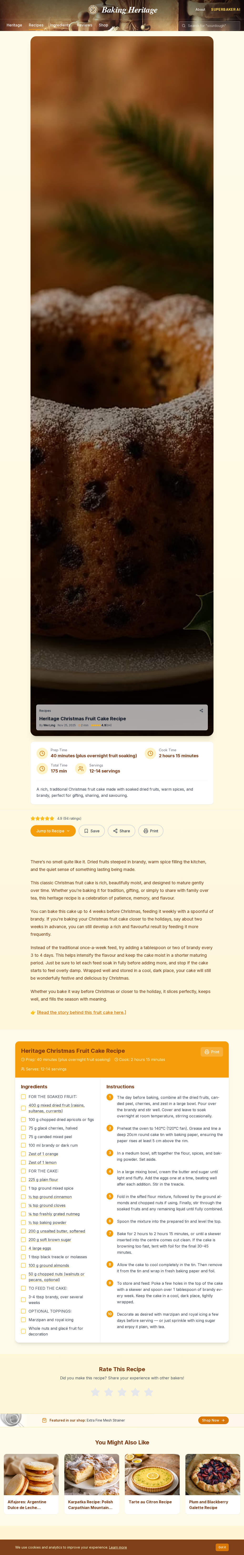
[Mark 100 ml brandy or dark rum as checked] (23, 1145)
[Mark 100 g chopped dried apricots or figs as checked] (23, 1119)
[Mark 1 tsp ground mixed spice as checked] (23, 1188)
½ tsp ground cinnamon (50, 1196)
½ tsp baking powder (47, 1222)
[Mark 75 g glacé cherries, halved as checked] (23, 1128)
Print (154, 831)
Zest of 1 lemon (42, 1162)
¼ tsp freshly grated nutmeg (54, 1214)
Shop (103, 25)
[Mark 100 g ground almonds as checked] (23, 1265)
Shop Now (210, 1420)
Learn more (118, 1547)
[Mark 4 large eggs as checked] (23, 1248)
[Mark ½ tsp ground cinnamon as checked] (23, 1196)
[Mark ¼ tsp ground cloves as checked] (23, 1205)
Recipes (36, 25)
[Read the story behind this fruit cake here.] (81, 1012)
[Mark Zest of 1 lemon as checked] (23, 1162)
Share (125, 831)
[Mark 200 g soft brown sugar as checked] (23, 1239)
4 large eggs (40, 1248)
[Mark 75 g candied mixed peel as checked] (23, 1136)
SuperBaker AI (225, 9)
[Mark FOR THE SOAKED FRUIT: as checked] (23, 1096)
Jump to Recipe (50, 831)
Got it (222, 1547)
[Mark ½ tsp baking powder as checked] (23, 1222)
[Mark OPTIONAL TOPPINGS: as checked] (23, 1311)
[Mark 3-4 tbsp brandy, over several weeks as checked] (23, 1299)
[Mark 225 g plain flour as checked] (23, 1179)
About (200, 9)
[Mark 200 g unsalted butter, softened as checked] (23, 1231)
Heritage (14, 25)
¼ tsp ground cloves (47, 1205)
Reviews (84, 25)
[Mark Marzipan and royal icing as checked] (23, 1319)
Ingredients (60, 25)
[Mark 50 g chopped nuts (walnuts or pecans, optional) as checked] (23, 1276)
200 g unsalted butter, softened (57, 1231)
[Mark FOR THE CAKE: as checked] (23, 1171)
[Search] (183, 25)
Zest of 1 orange (43, 1153)
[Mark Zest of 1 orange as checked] (23, 1153)
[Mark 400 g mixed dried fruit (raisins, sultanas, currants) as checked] (23, 1108)
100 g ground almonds (49, 1265)
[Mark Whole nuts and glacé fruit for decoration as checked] (23, 1331)
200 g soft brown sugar (50, 1239)
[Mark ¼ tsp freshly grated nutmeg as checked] (23, 1214)
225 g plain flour (43, 1179)
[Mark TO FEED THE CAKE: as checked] (23, 1288)
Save (95, 831)
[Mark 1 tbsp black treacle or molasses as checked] (23, 1256)
